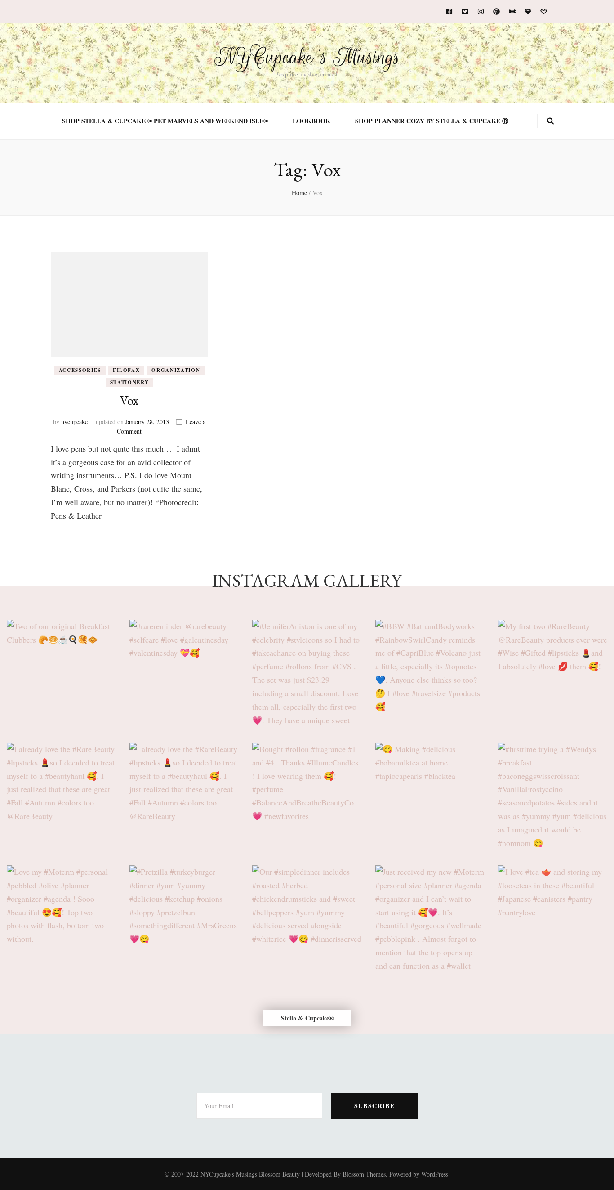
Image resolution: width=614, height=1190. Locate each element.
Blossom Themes (364, 1174)
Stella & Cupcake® (307, 1018)
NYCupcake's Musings (307, 57)
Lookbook (311, 121)
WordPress (434, 1174)
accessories (80, 370)
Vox (129, 400)
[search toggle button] (550, 121)
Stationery (129, 382)
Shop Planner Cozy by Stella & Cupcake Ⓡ (431, 121)
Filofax (126, 370)
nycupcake (74, 421)
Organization (175, 370)
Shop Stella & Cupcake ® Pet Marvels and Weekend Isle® (165, 121)
